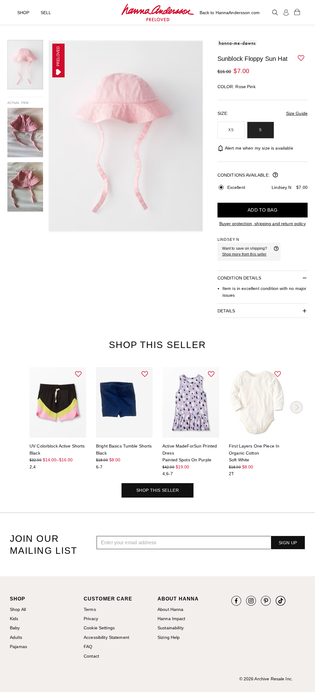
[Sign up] (286, 12)
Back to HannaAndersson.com (230, 12)
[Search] (275, 12)
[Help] (276, 251)
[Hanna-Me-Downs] (158, 13)
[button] (301, 58)
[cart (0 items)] (297, 12)
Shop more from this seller (244, 254)
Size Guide (297, 113)
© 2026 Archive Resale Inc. (266, 678)
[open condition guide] (275, 175)
